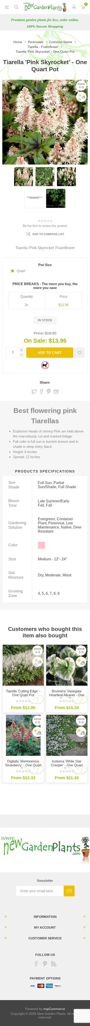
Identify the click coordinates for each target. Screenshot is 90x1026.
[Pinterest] (45, 963)
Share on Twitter (34, 391)
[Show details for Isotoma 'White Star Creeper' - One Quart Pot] (66, 735)
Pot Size (45, 265)
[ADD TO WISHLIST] (79, 352)
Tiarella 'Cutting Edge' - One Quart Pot (23, 693)
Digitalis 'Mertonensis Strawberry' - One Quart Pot (23, 765)
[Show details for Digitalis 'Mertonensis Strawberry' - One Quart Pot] (23, 735)
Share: (45, 382)
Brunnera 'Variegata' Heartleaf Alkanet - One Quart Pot (66, 695)
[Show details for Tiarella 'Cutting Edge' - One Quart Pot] (23, 665)
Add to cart (50, 353)
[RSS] (53, 963)
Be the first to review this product (45, 226)
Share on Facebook (41, 391)
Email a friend (56, 391)
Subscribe (69, 891)
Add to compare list (48, 234)
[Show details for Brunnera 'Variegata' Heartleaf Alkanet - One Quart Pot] (66, 665)
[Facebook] (36, 963)
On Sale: (35, 340)
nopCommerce (54, 1009)
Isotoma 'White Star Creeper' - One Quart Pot (67, 765)
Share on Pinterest (48, 391)
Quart (21, 271)
